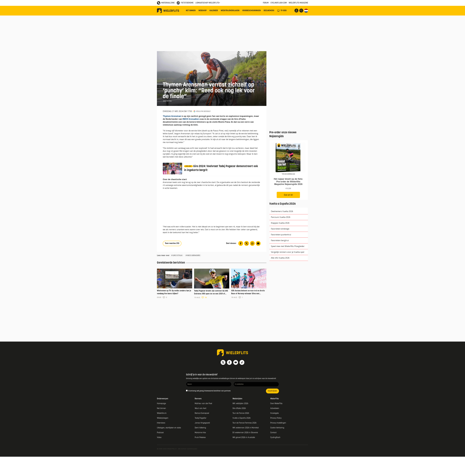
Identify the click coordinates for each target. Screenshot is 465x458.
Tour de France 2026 (240, 413)
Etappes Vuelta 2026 (280, 223)
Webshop (202, 11)
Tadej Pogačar (200, 418)
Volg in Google (203, 111)
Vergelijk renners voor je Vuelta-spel (287, 252)
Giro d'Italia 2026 (239, 408)
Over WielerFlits (276, 404)
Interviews (161, 423)
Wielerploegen (162, 418)
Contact (273, 433)
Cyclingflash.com (279, 3)
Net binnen (191, 11)
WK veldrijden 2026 (240, 404)
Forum (266, 3)
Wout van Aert (200, 408)
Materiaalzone (168, 3)
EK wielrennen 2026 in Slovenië (245, 433)
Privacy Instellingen (278, 423)
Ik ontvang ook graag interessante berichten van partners (209, 391)
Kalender (213, 11)
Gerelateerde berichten (171, 262)
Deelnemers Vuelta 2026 (282, 211)
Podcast (160, 433)
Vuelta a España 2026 (241, 418)
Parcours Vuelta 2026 (280, 217)
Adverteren (274, 408)
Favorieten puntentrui (281, 234)
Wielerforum (162, 413)
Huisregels (274, 413)
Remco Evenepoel (202, 413)
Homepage (161, 404)
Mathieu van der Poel (203, 404)
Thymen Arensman (172, 116)
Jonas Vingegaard (202, 423)
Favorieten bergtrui (280, 240)
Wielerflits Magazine (298, 3)
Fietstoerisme (187, 3)
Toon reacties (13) (172, 243)
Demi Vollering (200, 428)
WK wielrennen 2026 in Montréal (245, 428)
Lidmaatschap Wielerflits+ (207, 3)
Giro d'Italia (177, 255)
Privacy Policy (276, 418)
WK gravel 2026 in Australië (243, 437)
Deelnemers (269, 11)
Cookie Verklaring (277, 428)
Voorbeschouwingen (251, 11)
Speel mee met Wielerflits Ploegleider (288, 246)
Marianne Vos (200, 433)
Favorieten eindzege (280, 228)
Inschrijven (272, 391)
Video (159, 437)
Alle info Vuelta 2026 (280, 258)
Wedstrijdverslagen (230, 11)
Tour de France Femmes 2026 (244, 423)
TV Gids (284, 11)
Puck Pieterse (200, 437)
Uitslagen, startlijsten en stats (169, 428)
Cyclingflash (275, 437)
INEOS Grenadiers (191, 119)
